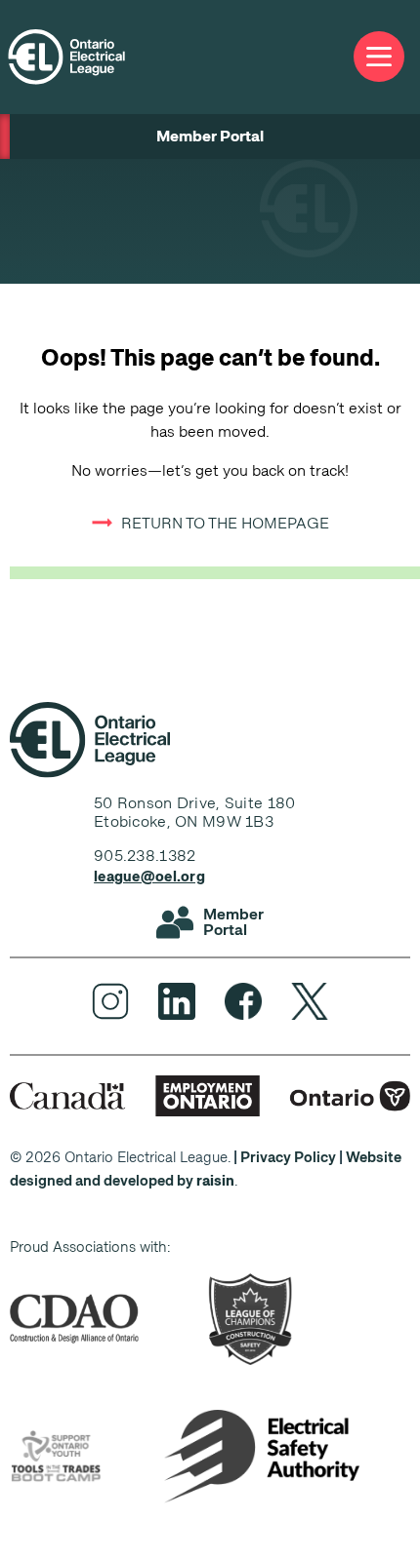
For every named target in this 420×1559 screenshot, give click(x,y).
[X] (309, 1001)
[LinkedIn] (176, 1001)
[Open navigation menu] (379, 57)
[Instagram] (110, 1001)
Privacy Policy (288, 1157)
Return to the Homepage (225, 523)
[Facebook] (243, 1001)
